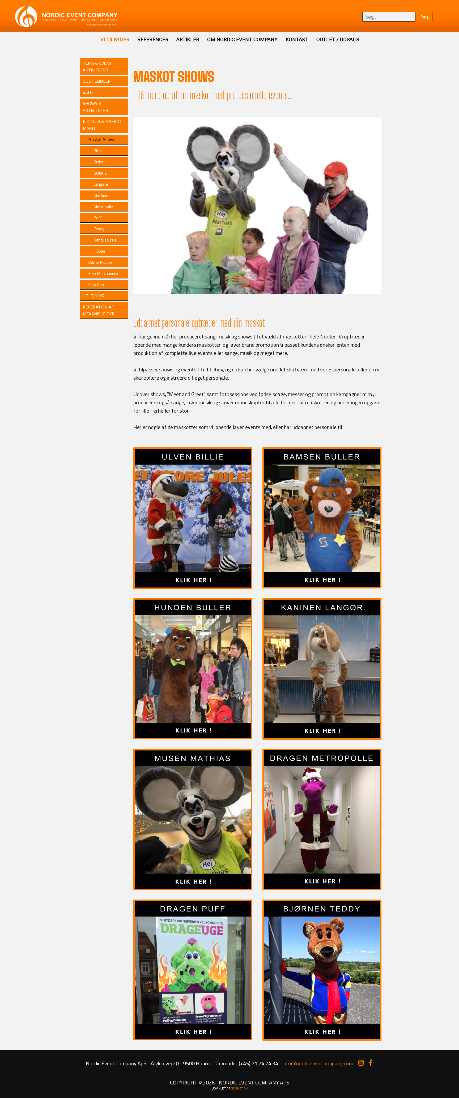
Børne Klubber (100, 262)
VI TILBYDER (114, 39)
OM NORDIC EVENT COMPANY (242, 39)
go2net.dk (239, 1088)
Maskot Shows (101, 139)
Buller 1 (100, 162)
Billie (97, 150)
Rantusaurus (105, 240)
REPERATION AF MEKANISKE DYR (98, 310)
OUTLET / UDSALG (337, 39)
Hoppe (99, 251)
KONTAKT (297, 39)
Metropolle (103, 206)
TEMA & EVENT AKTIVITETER (97, 66)
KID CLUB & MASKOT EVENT (102, 125)
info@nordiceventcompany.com (317, 1063)
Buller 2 (100, 173)
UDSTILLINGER (96, 81)
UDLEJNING (93, 295)
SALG (88, 92)
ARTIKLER (187, 39)
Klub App (96, 284)
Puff (98, 217)
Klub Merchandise (103, 273)
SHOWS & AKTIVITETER (95, 106)
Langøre (101, 184)
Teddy (99, 229)
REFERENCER (152, 39)
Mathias (101, 195)
